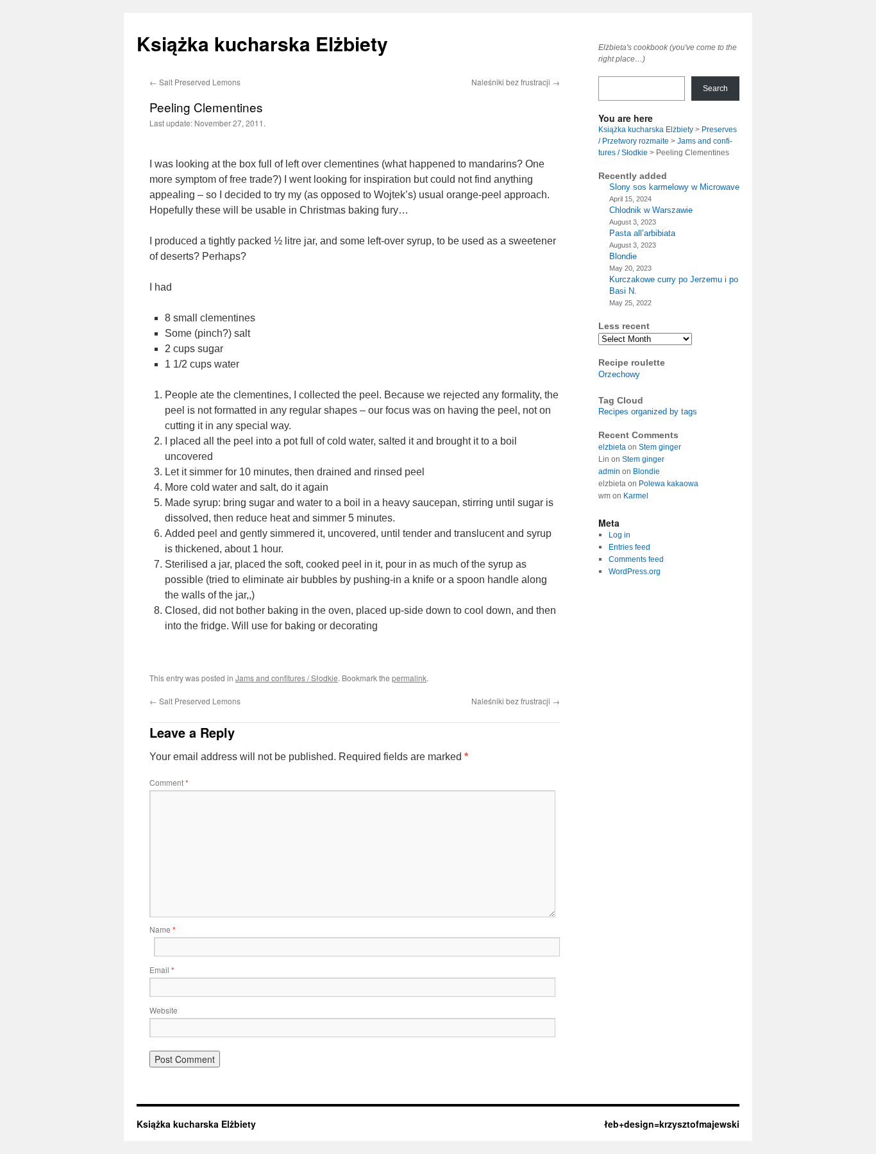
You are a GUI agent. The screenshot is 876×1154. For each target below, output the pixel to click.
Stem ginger (660, 447)
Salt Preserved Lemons (194, 81)
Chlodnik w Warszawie (651, 210)
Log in (619, 534)
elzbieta (612, 447)
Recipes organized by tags (647, 411)
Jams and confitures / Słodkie (286, 677)
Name (162, 929)
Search (715, 88)
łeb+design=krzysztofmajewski (671, 1123)
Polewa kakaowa (668, 483)
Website (163, 1010)
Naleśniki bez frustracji (515, 81)
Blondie (623, 256)
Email (161, 969)
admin (609, 471)
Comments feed (636, 559)
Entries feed (629, 547)
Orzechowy (619, 374)
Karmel (635, 495)
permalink (409, 677)
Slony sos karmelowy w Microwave (674, 187)
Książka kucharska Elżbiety (262, 43)
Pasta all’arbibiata (642, 233)
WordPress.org (635, 571)
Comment (169, 782)
